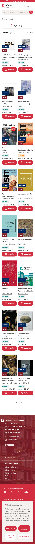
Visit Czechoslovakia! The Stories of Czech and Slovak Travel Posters (25, 149)
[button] (24, 402)
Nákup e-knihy (10, 470)
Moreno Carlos (23, 293)
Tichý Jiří (21, 244)
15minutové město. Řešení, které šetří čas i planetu (25, 290)
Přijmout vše (10, 528)
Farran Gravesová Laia (25, 199)
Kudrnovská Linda (24, 152)
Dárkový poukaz (10, 473)
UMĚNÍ (10, 19)
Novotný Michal (23, 383)
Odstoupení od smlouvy (13, 479)
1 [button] (11, 403)
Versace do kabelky (25, 194)
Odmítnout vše (10, 536)
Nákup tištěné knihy (12, 467)
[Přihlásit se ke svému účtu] (19, 5)
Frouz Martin (6, 383)
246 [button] (20, 403)
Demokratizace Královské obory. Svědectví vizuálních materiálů (24, 335)
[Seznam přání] (23, 5)
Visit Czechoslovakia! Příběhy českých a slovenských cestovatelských (8, 195)
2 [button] (13, 403)
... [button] (18, 403)
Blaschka (5, 289)
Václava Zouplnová (25, 239)
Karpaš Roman (7, 106)
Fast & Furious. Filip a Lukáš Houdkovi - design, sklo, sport (9, 56)
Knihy (5, 19)
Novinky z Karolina (11, 455)
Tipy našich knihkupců (12, 452)
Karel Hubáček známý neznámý (24, 102)
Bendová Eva (6, 338)
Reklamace (8, 476)
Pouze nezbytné (24, 528)
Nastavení (25, 537)
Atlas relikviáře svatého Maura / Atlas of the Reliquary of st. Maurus (8, 379)
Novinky (7, 449)
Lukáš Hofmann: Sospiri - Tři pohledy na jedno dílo (24, 379)
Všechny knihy (10, 458)
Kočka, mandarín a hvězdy (9, 335)
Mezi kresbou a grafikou (7, 102)
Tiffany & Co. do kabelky (8, 240)
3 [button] (16, 403)
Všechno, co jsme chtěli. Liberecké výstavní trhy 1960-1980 (25, 56)
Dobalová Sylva (23, 338)
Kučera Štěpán (7, 293)
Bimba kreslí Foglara (6, 149)
